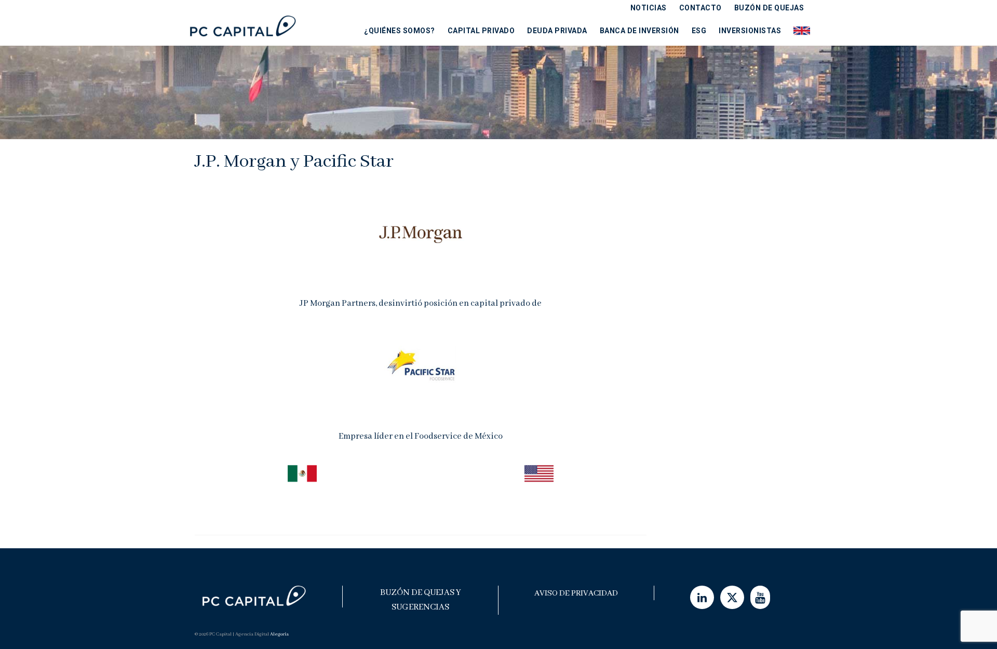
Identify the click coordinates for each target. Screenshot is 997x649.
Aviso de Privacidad (576, 593)
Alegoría (279, 634)
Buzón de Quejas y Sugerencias (420, 600)
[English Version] (798, 30)
